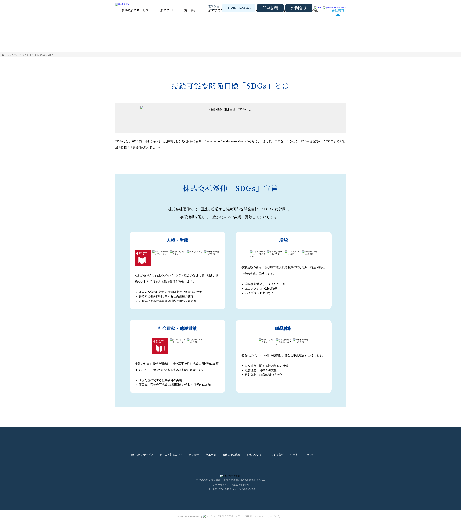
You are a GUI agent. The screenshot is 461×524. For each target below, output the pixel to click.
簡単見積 (270, 8)
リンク (310, 454)
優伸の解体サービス (135, 10)
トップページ (11, 55)
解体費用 (166, 10)
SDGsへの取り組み (44, 55)
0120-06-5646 (239, 8)
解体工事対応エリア (171, 454)
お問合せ (299, 8)
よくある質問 (276, 454)
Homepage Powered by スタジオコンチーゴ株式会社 (230, 516)
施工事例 (190, 10)
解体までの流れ (231, 454)
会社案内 (26, 55)
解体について (254, 454)
